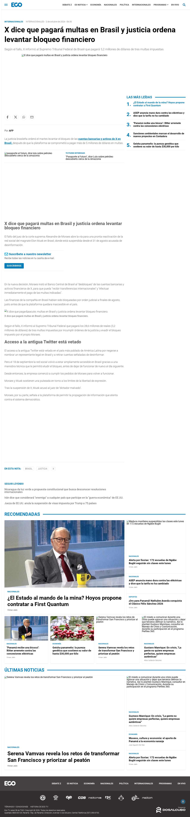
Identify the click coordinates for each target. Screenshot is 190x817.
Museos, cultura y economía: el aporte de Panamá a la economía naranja (152, 740)
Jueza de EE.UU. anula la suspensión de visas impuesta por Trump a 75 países (50, 503)
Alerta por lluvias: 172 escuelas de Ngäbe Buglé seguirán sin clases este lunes (152, 562)
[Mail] (31, 117)
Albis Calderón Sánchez (153, 660)
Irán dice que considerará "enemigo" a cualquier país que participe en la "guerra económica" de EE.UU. (63, 497)
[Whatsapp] (23, 117)
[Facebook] (7, 117)
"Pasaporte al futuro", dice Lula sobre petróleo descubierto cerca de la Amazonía (89, 157)
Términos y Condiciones (16, 807)
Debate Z (67, 5)
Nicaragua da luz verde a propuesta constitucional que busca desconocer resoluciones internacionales (55, 491)
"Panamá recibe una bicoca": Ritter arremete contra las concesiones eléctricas (157, 124)
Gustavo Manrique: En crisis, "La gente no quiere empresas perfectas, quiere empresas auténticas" (162, 652)
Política (124, 5)
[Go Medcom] (95, 800)
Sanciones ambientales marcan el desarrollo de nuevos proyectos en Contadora (158, 135)
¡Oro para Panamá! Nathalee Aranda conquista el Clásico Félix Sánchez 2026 (155, 602)
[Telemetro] (42, 800)
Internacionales (141, 5)
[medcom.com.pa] (147, 800)
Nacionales (110, 5)
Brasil (28, 468)
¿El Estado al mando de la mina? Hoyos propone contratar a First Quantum (159, 104)
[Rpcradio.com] (108, 800)
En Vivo (175, 5)
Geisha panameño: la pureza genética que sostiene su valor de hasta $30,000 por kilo (156, 145)
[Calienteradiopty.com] (121, 800)
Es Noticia (80, 5)
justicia (42, 468)
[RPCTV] (55, 800)
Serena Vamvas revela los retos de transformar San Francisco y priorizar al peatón (116, 650)
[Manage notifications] (183, 801)
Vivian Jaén (12, 610)
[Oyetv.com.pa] (68, 800)
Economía (95, 5)
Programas (160, 5)
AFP (11, 130)
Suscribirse (14, 265)
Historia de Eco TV (39, 807)
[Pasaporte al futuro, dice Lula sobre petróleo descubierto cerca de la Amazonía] (33, 155)
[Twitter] (15, 117)
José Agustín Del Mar (137, 745)
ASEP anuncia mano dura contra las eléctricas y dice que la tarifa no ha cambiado (158, 114)
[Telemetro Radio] (134, 800)
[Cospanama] (81, 800)
